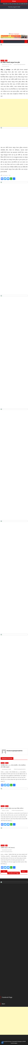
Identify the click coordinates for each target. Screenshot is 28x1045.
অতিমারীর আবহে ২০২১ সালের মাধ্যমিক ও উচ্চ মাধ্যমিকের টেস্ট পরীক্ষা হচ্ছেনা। (13, 766)
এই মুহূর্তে (2, 60)
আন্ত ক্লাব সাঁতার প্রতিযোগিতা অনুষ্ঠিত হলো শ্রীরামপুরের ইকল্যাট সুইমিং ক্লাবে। (24, 871)
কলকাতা (7, 763)
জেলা (6, 60)
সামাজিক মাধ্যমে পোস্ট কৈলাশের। (8, 848)
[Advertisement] (14, 20)
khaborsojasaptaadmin (19, 64)
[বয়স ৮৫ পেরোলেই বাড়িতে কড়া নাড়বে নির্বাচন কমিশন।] (14, 796)
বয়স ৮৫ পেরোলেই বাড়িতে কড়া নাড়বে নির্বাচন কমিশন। (12, 808)
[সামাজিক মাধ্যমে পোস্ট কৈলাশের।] (14, 835)
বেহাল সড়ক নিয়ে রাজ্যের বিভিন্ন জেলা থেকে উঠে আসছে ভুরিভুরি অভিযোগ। (5, 871)
